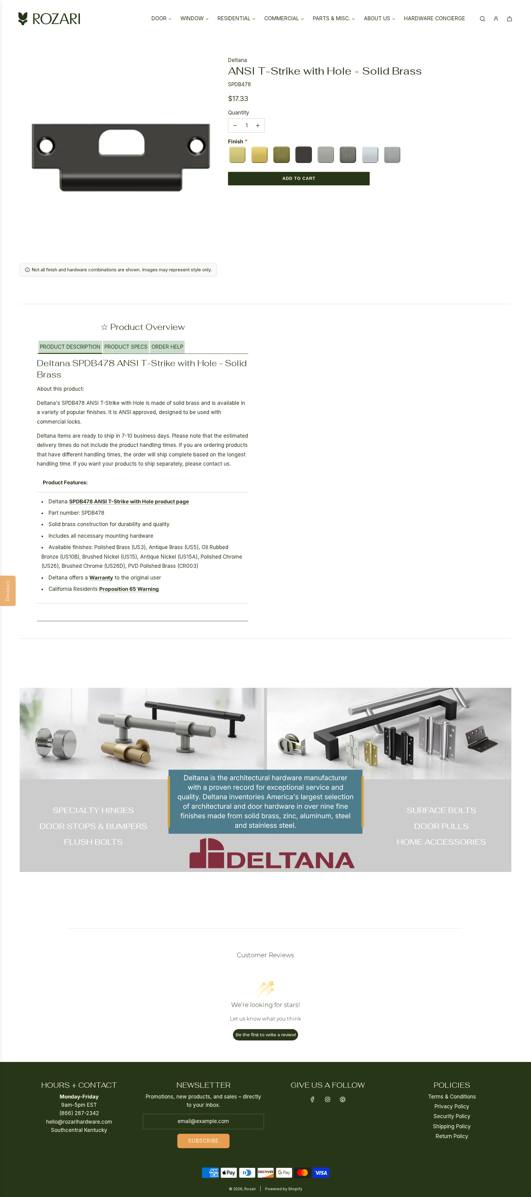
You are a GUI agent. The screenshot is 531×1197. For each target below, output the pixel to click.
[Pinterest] (342, 1099)
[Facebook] (312, 1099)
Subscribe (203, 1141)
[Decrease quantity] (235, 125)
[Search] (482, 18)
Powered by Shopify (283, 1189)
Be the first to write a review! (265, 1034)
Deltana (237, 60)
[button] (70, 347)
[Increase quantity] (258, 125)
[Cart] (509, 18)
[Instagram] (327, 1099)
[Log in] (496, 18)
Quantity (238, 113)
